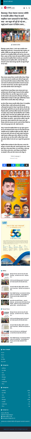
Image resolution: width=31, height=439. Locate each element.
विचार (3, 384)
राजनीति (3, 379)
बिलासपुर (4, 377)
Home (2, 352)
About (2, 354)
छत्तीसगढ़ (4, 368)
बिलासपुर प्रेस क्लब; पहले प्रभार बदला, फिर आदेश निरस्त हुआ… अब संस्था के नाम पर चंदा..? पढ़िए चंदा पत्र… (19, 275)
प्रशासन (3, 375)
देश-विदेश (3, 359)
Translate (19, 158)
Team (2, 357)
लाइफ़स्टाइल (4, 381)
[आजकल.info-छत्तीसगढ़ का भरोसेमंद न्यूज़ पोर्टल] (9, 8)
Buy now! (3, 361)
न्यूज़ (3, 372)
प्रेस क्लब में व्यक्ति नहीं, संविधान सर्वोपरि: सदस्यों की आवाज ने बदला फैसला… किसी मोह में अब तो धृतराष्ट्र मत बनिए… (20, 288)
